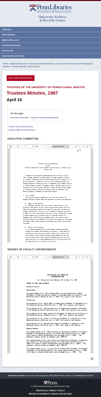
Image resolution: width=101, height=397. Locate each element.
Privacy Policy (57, 390)
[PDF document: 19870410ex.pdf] (50, 193)
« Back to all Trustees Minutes (20, 127)
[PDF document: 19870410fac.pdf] (50, 304)
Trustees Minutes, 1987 (22, 66)
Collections (7, 29)
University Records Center (13, 56)
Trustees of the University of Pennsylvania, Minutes (46, 87)
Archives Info (7, 51)
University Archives (16, 375)
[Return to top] (92, 359)
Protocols (42, 390)
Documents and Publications (42, 64)
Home (5, 64)
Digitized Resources (10, 40)
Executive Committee (19, 118)
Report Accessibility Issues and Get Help (50, 394)
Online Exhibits (8, 35)
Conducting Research (11, 45)
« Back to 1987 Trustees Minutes (21, 130)
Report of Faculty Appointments (45, 118)
